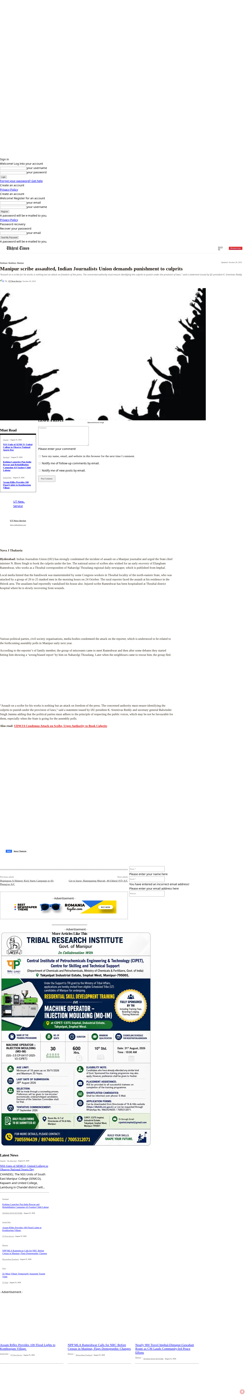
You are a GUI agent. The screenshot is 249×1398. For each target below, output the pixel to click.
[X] (72, 281)
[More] (103, 281)
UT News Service (15, 281)
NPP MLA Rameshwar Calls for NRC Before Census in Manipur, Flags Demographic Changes (99, 1331)
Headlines (12, 263)
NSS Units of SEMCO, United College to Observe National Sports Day (17, 447)
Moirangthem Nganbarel (10, 1243)
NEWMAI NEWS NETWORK (12, 1197)
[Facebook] (61, 281)
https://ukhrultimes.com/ (18, 525)
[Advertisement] (87, 613)
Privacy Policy (9, 189)
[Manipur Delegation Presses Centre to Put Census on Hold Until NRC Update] (31, 1366)
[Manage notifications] (242, 1391)
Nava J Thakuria (20, 835)
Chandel (6, 440)
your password (37, 172)
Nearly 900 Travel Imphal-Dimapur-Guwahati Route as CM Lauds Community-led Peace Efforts (164, 1333)
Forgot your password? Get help (21, 181)
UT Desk (5, 1267)
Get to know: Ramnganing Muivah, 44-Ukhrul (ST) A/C (98, 865)
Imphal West (7, 477)
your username (37, 168)
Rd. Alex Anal (12, 1145)
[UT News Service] (2, 281)
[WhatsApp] (92, 281)
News (4, 1253)
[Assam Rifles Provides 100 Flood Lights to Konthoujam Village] (31, 1304)
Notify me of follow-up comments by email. (70, 463)
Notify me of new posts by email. (63, 470)
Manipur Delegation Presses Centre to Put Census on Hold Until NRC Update (27, 1392)
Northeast (3, 263)
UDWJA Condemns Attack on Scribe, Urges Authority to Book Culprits (60, 726)
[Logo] (18, 248)
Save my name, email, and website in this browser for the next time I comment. (88, 456)
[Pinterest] (82, 281)
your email (34, 202)
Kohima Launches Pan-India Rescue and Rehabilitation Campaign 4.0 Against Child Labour (25, 1190)
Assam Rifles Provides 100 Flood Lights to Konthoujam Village (17, 485)
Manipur (20, 263)
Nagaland (6, 457)
